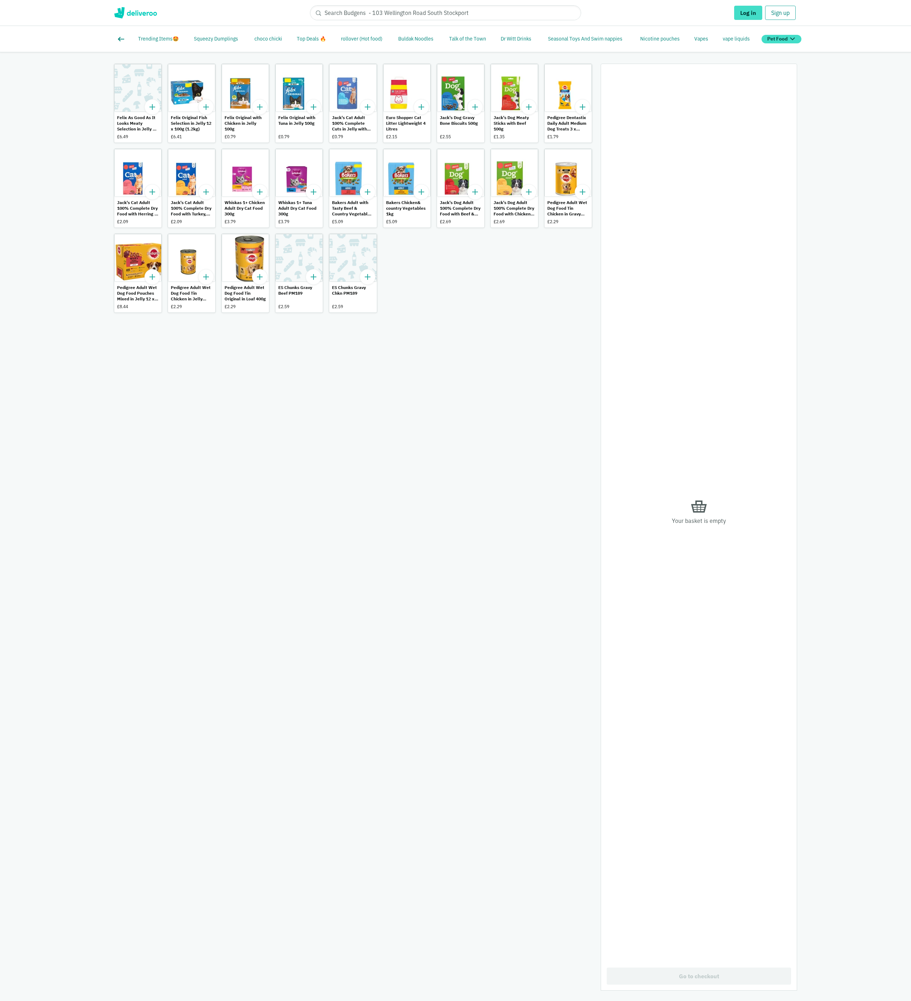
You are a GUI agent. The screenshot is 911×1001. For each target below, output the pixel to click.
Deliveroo (135, 12)
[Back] (122, 39)
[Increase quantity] (152, 107)
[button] (138, 103)
